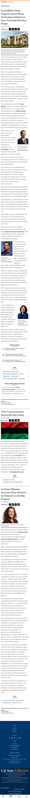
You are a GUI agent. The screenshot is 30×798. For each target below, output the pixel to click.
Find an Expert (15, 747)
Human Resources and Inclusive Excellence (13, 482)
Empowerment (6, 376)
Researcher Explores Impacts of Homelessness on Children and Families (15, 361)
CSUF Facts (14, 743)
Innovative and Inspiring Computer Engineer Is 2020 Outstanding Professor (15, 355)
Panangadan (5, 149)
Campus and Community (8, 479)
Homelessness (14, 376)
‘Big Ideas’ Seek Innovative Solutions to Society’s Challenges (15, 349)
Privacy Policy (15, 749)
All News (14, 727)
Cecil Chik (18, 455)
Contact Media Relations (14, 745)
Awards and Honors (16, 702)
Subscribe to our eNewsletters (14, 755)
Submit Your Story (14, 762)
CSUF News (5, 6)
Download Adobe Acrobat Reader (15, 793)
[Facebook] (10, 29)
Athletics (15, 731)
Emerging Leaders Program (9, 539)
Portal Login (11, 796)
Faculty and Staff (6, 702)
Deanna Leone (23, 532)
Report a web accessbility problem (15, 791)
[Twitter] (13, 29)
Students (21, 374)
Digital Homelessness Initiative (14, 231)
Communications (19, 700)
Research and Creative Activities (10, 378)
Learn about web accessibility (19, 789)
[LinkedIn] (16, 29)
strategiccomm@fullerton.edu (14, 776)
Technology (21, 378)
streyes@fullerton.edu (17, 472)
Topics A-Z (14, 729)
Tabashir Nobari (21, 111)
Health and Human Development (10, 374)
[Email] (18, 29)
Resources (19, 796)
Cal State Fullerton (7, 2)
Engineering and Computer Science (11, 371)
